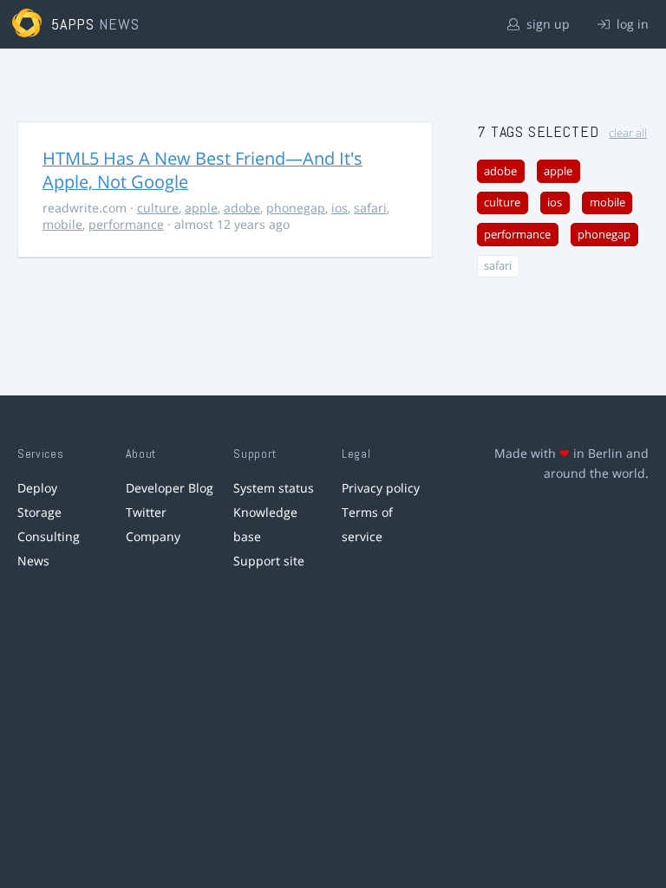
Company (153, 536)
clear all (628, 133)
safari (370, 207)
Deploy (37, 488)
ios (339, 207)
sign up (546, 24)
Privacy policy (381, 488)
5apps (73, 24)
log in (631, 24)
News (33, 560)
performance (126, 224)
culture (158, 207)
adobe (242, 207)
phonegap (295, 207)
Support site (268, 560)
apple (201, 207)
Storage (39, 512)
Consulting (48, 536)
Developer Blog (169, 488)
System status (273, 488)
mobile (62, 224)
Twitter (146, 512)
